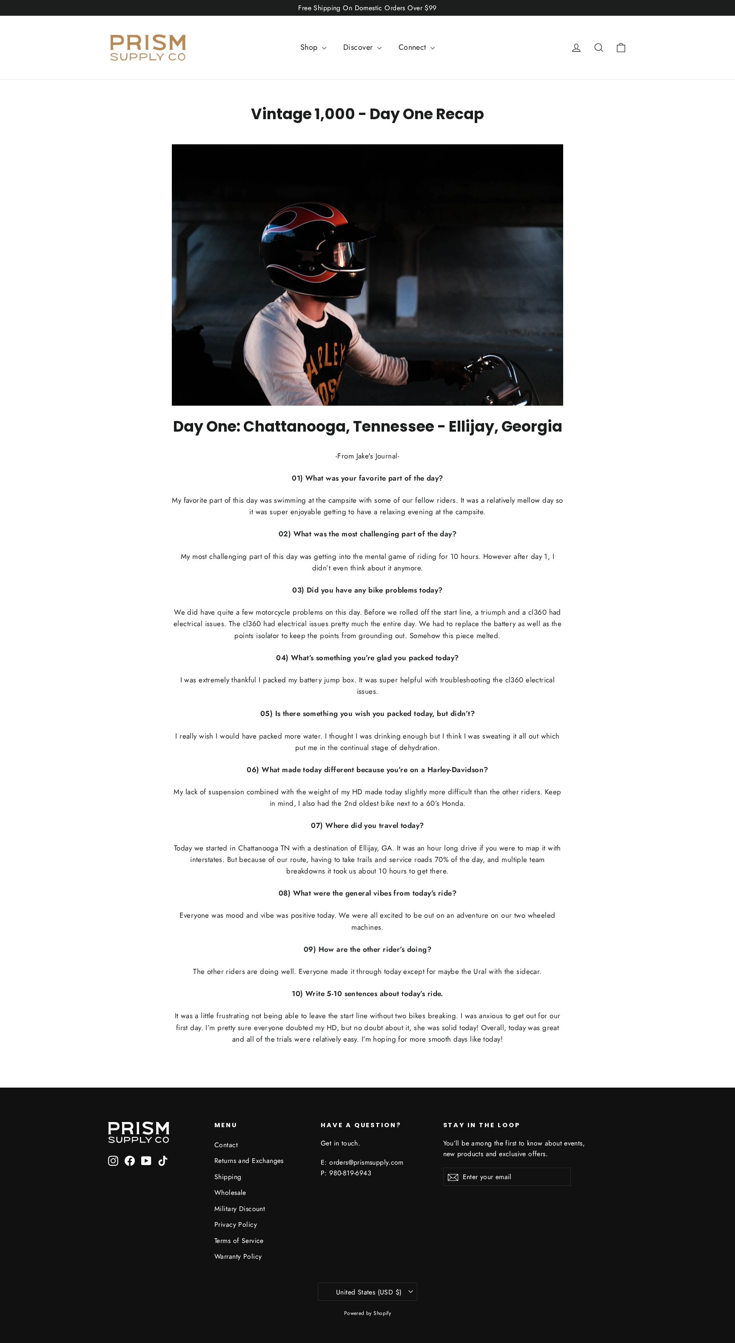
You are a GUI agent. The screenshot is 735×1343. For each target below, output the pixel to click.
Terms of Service (239, 1241)
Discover (359, 47)
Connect (413, 47)
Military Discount (239, 1209)
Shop (310, 47)
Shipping (227, 1177)
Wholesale (230, 1192)
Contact (226, 1145)
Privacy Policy (235, 1224)
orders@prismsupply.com (366, 1162)
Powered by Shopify (367, 1313)
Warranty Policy (238, 1256)
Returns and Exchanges (249, 1160)
